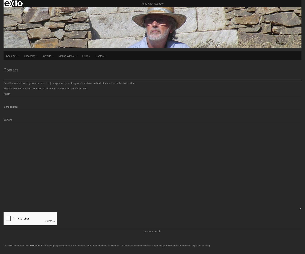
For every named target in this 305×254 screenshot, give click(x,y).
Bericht (8, 119)
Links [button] (85, 56)
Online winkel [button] (67, 56)
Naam (7, 93)
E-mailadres (11, 106)
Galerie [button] (47, 56)
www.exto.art (36, 245)
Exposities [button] (30, 56)
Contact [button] (100, 56)
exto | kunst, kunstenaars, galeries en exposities (13, 3)
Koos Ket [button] (11, 56)
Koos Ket (147, 3)
